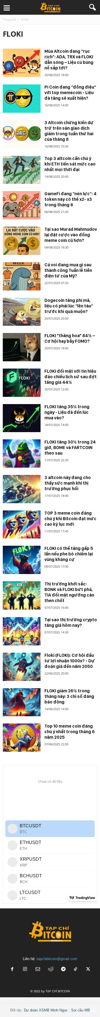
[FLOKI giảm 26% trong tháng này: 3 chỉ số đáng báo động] (22, 702)
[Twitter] (88, 970)
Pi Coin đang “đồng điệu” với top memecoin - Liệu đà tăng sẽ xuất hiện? (70, 92)
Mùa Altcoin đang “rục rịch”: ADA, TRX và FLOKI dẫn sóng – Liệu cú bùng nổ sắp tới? (68, 60)
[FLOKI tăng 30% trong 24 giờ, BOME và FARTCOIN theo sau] (22, 453)
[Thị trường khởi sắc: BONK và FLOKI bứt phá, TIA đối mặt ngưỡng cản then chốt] (22, 595)
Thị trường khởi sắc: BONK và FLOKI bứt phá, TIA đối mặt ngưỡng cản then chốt (69, 592)
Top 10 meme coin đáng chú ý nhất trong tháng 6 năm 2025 (69, 731)
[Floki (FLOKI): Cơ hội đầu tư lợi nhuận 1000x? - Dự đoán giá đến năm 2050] (22, 667)
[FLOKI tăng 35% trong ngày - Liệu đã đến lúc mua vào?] (22, 418)
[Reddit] (50, 970)
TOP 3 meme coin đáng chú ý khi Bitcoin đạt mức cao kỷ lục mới (70, 518)
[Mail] (37, 970)
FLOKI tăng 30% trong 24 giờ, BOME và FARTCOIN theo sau (70, 447)
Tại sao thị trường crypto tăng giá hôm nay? (70, 622)
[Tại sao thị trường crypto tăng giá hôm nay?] (22, 631)
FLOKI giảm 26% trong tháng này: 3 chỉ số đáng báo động (69, 696)
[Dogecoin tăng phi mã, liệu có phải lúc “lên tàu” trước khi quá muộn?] (22, 312)
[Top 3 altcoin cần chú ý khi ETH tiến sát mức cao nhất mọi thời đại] (22, 170)
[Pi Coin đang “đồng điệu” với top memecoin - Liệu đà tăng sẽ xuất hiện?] (22, 98)
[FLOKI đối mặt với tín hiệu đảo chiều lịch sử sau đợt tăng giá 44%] (22, 383)
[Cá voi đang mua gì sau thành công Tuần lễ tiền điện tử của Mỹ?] (22, 276)
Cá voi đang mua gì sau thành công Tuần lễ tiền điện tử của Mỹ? (68, 270)
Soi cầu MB (80, 1010)
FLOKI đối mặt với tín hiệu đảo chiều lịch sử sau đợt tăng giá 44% (70, 377)
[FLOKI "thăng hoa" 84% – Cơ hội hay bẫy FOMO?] (22, 347)
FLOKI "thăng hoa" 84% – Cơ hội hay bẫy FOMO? (69, 338)
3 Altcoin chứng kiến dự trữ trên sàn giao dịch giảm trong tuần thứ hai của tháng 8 (69, 131)
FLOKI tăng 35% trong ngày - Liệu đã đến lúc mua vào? (66, 412)
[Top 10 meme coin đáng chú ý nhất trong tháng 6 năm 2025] (22, 737)
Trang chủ (9, 19)
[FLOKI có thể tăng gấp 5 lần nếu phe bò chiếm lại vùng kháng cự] (22, 560)
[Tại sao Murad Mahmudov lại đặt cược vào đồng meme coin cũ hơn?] (22, 241)
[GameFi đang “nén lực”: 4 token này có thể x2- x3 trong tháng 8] (22, 205)
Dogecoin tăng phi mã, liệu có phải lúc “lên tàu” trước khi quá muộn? (68, 306)
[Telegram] (63, 970)
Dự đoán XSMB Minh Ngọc (46, 1010)
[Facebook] (12, 970)
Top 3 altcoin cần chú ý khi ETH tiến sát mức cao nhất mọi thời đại (70, 164)
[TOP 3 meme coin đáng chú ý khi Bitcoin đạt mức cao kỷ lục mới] (22, 524)
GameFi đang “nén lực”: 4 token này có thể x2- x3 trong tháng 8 (70, 199)
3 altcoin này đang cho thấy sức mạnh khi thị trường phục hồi (67, 483)
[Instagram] (25, 970)
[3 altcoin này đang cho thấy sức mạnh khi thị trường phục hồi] (22, 489)
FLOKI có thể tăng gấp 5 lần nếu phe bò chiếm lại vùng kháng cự (68, 554)
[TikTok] (76, 970)
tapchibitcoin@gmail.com (57, 959)
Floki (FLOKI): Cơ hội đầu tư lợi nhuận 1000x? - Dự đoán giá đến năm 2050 (69, 661)
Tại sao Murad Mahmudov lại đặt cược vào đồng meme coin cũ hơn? (70, 235)
